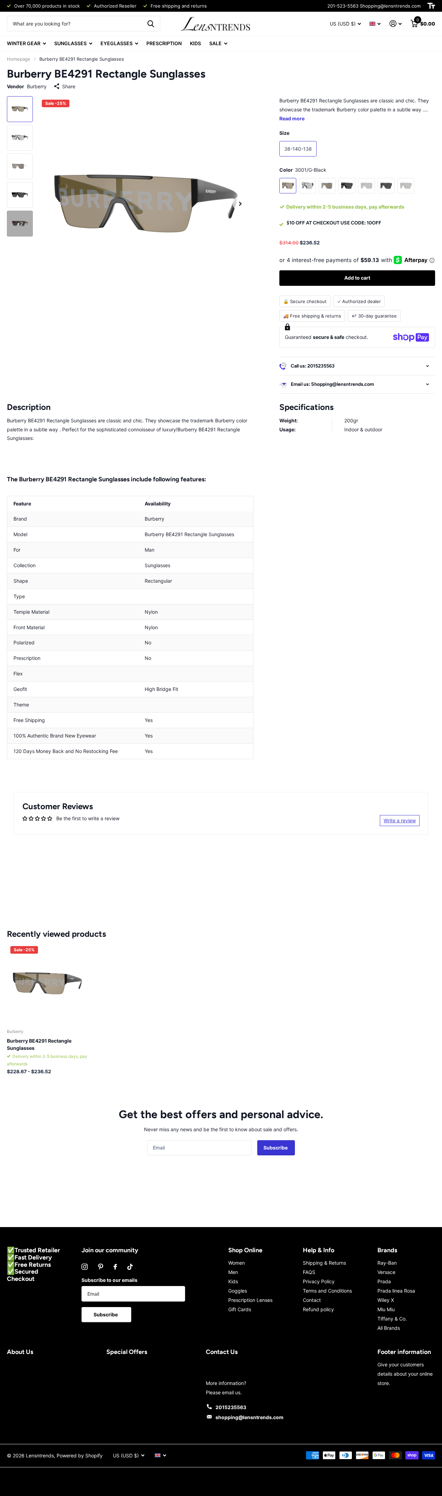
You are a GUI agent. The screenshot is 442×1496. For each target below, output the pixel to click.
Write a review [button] (400, 820)
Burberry (37, 86)
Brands (387, 1250)
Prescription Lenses (250, 1300)
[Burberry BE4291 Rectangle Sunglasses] (47, 983)
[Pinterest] (100, 1267)
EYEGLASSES (116, 43)
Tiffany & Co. (392, 1319)
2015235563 (230, 1407)
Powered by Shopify (80, 1455)
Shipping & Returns (324, 1263)
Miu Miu (386, 1309)
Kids (233, 1281)
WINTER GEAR (23, 43)
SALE (215, 43)
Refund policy (318, 1309)
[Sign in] (395, 23)
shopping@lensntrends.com (249, 1417)
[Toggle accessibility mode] (431, 5)
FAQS (309, 1272)
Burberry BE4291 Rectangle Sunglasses (39, 1044)
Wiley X (385, 1300)
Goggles (237, 1291)
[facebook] (115, 1266)
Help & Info (318, 1250)
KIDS (195, 43)
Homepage (18, 59)
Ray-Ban (387, 1263)
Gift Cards (239, 1309)
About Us (20, 1352)
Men (233, 1272)
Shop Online (245, 1250)
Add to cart (357, 278)
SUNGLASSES (70, 43)
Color (302, 170)
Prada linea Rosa (396, 1291)
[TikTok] (130, 1267)
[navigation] (20, 109)
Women (236, 1263)
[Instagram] (84, 1267)
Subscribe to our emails (109, 1280)
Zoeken (150, 23)
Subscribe (276, 1148)
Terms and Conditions (327, 1291)
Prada (384, 1281)
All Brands (388, 1328)
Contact (312, 1300)
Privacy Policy (319, 1281)
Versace (386, 1272)
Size (284, 133)
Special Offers (126, 1352)
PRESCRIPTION (164, 43)
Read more (292, 118)
